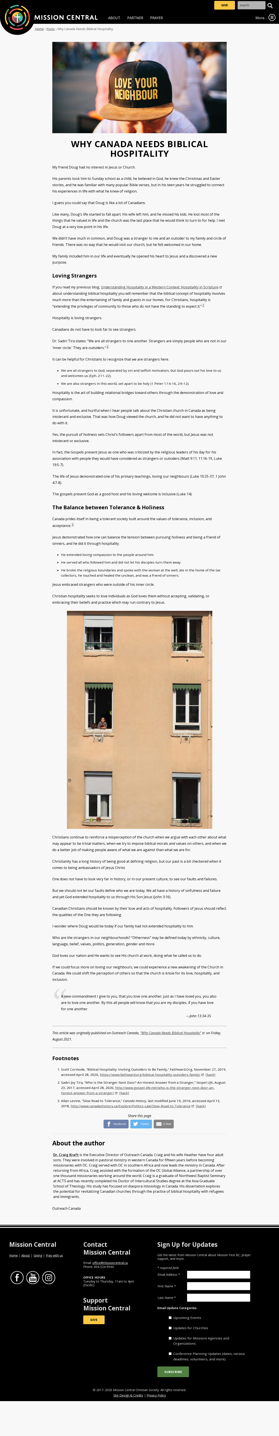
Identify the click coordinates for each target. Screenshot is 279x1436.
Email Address (169, 1274)
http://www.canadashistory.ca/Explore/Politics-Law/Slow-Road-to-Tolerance (131, 1106)
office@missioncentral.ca (110, 1263)
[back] (210, 1074)
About (114, 17)
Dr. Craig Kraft (66, 1154)
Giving (38, 1255)
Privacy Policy (156, 1395)
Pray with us (54, 1255)
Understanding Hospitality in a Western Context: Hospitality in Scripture (159, 287)
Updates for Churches (190, 1328)
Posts (50, 29)
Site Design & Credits (128, 1395)
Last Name (167, 1298)
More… (261, 17)
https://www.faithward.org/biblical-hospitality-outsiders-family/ (150, 1074)
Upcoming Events (187, 1317)
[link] (272, 17)
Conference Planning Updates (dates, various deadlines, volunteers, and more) (209, 1356)
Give (224, 5)
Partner (135, 17)
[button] (270, 5)
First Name (167, 1286)
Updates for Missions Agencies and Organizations (201, 1341)
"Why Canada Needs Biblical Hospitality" (170, 1033)
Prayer (156, 17)
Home (39, 29)
